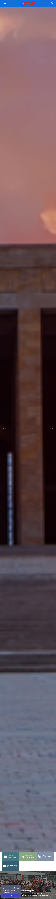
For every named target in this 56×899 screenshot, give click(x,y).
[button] (3, 429)
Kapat (11, 895)
